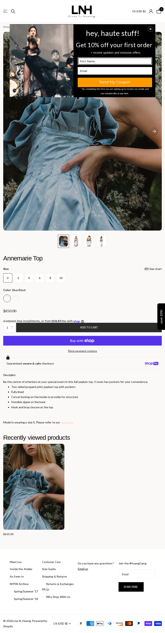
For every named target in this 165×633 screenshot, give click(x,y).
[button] (150, 29)
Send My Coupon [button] (114, 82)
